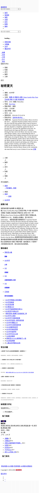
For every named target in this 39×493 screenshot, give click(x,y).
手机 (3, 61)
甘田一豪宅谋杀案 (15, 320)
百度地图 (17, 466)
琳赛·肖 (11, 97)
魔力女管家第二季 (16, 313)
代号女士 (8, 450)
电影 (6, 17)
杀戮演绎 (7, 287)
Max (33, 97)
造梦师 (11, 331)
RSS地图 (10, 466)
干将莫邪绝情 (13, 318)
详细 (8, 42)
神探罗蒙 (12, 329)
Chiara (25, 97)
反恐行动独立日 (12, 311)
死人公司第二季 (10, 452)
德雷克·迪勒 (18, 97)
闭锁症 (6, 272)
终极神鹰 (10, 341)
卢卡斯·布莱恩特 (18, 99)
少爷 (6, 264)
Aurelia (29, 97)
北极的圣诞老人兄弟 (10, 280)
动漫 (6, 19)
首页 (6, 13)
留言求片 (4, 474)
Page (36, 97)
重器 (6, 256)
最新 (6, 26)
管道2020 (10, 307)
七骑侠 (11, 316)
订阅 (3, 57)
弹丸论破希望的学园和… (13, 443)
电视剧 (7, 15)
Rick (10, 104)
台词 (6, 46)
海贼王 (7, 441)
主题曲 (7, 44)
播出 (8, 49)
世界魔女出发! (13, 343)
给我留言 (29, 466)
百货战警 (10, 304)
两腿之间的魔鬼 (14, 300)
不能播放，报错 (10, 188)
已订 (3, 59)
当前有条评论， (18, 117)
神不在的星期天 (9, 296)
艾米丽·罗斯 (9, 99)
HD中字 (7, 200)
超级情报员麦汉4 (14, 309)
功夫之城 (12, 334)
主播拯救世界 (12, 327)
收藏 (3, 52)
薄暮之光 (12, 322)
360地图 (23, 466)
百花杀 (7, 447)
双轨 (6, 445)
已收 (3, 55)
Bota (13, 104)
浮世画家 (10, 302)
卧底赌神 (10, 336)
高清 (6, 186)
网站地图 (4, 466)
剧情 (6, 24)
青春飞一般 (16, 338)
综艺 (6, 22)
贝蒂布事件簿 (13, 325)
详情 (34, 149)
